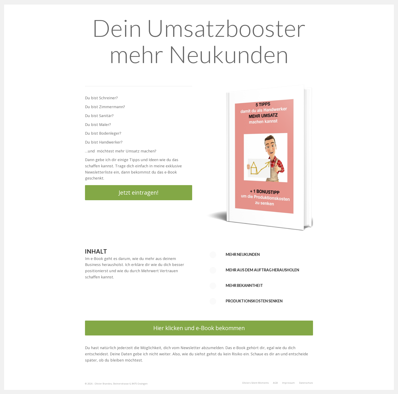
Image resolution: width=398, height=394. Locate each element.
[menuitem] (255, 383)
